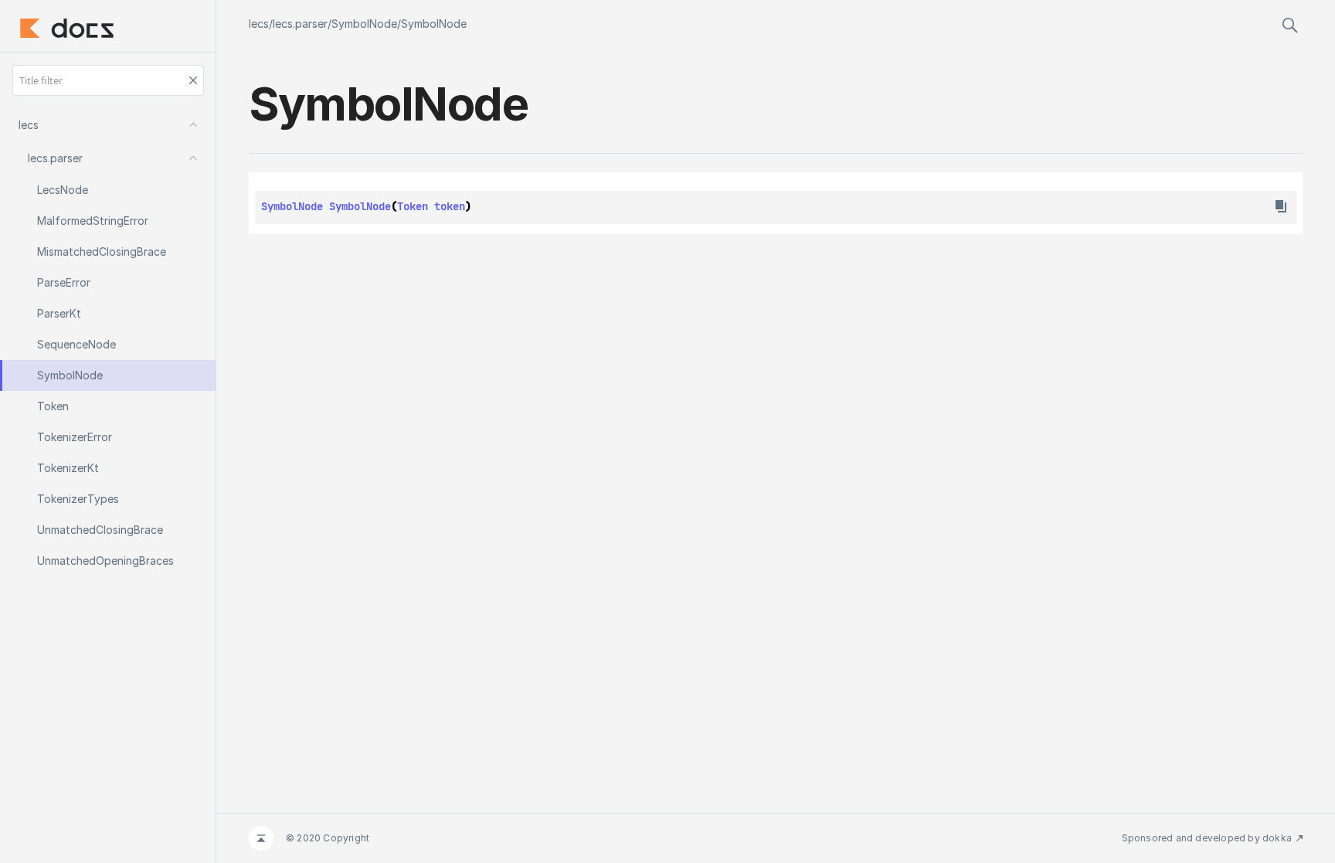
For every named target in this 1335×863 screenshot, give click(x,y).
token (449, 206)
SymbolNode (364, 23)
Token (412, 206)
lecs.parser (300, 23)
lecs (259, 23)
